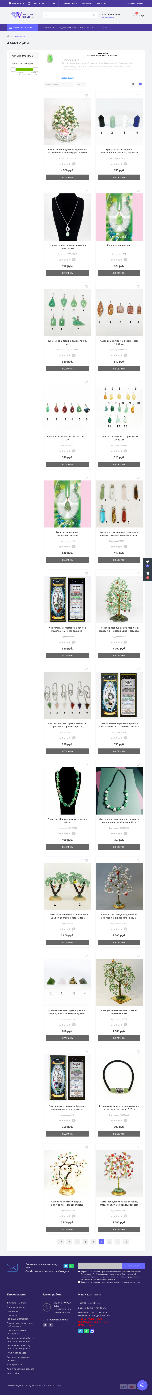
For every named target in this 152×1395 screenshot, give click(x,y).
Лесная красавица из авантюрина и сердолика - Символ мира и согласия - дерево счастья (119, 630)
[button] (37, 3)
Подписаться (133, 1266)
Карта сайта (13, 1373)
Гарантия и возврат (17, 1307)
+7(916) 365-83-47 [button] (89, 1303)
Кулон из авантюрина (119, 245)
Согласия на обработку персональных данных (101, 1274)
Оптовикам (87, 3)
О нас (53, 3)
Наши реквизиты (15, 1364)
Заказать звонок (109, 17)
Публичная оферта (16, 1352)
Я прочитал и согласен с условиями (111, 1282)
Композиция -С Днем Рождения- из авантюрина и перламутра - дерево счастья (67, 152)
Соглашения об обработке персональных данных (108, 1275)
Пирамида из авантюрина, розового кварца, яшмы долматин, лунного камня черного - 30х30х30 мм (67, 1013)
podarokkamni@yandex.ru (92, 1307)
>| (126, 1242)
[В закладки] (86, 95)
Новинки (49, 27)
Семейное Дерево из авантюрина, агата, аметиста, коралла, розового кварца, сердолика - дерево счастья (119, 1204)
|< (61, 1242)
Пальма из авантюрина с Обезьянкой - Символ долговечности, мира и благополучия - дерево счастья (67, 917)
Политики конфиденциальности (126, 1271)
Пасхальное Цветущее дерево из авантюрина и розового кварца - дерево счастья (119, 917)
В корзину (67, 177)
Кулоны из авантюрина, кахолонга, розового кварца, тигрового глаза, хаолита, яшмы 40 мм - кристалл (119, 535)
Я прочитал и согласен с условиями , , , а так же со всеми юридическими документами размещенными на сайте (111, 1275)
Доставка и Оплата (69, 3)
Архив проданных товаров (20, 1368)
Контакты (101, 3)
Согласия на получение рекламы (126, 1282)
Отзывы (104, 27)
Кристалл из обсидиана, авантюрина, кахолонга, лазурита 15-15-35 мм (119, 152)
